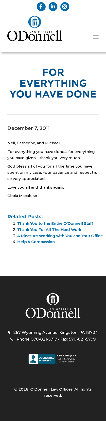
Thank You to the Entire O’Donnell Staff (55, 223)
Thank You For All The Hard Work (49, 229)
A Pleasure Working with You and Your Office (60, 235)
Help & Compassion (36, 241)
